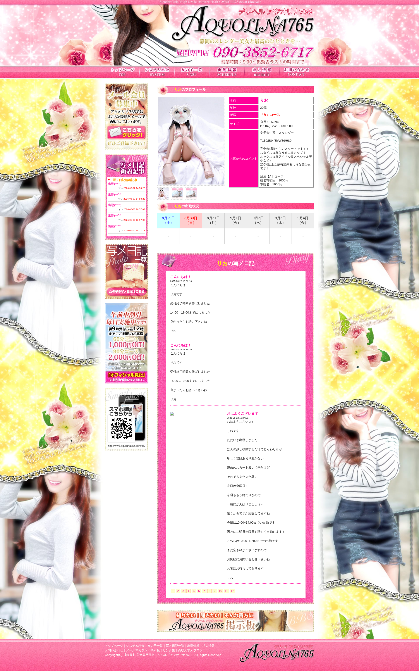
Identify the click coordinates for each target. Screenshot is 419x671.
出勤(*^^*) (115, 184)
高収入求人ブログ (190, 650)
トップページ (114, 645)
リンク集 (169, 650)
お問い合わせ (114, 650)
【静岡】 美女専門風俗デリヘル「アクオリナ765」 (158, 655)
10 (220, 591)
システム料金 (135, 645)
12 (232, 591)
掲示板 (155, 650)
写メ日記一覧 (175, 645)
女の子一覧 (155, 645)
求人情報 (209, 645)
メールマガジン (137, 650)
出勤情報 (193, 645)
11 (226, 591)
